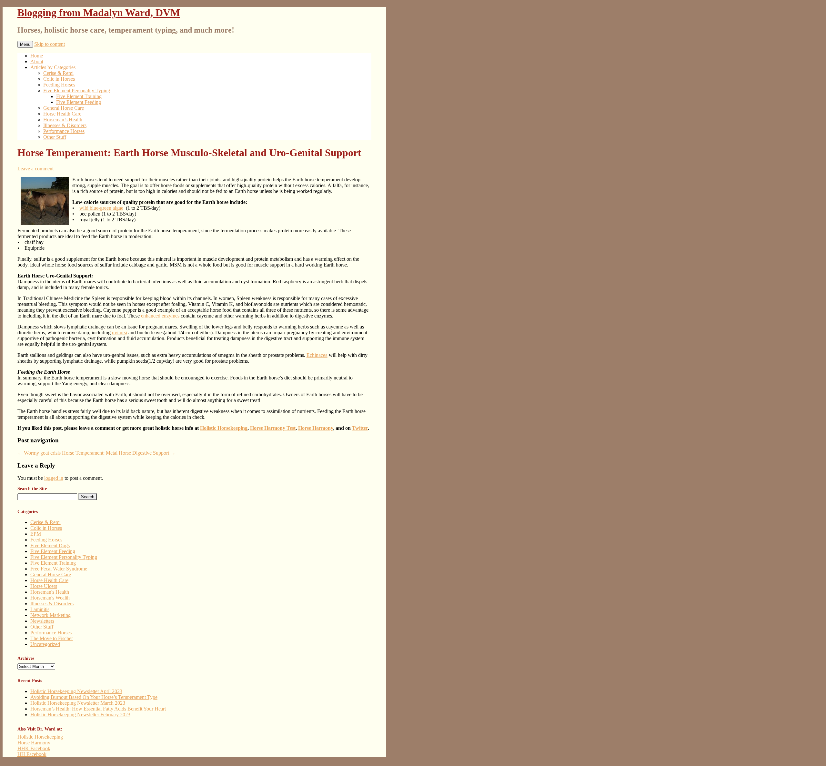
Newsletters (42, 621)
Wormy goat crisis (39, 453)
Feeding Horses (59, 84)
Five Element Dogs (50, 545)
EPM (35, 534)
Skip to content (49, 44)
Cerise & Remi (58, 73)
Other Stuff (54, 137)
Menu (25, 44)
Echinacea (317, 355)
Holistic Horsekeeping (223, 428)
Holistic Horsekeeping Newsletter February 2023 (80, 714)
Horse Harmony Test (273, 428)
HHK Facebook (33, 748)
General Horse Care (63, 108)
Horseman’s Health (62, 119)
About (36, 61)
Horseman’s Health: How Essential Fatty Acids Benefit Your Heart (98, 708)
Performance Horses (64, 131)
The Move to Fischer (51, 638)
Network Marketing (50, 615)
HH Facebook (31, 754)
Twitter (360, 428)
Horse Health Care (62, 113)
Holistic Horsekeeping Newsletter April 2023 (76, 691)
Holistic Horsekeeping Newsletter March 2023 (77, 703)
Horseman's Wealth (50, 597)
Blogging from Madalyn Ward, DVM (98, 12)
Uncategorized (45, 644)
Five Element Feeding (78, 102)
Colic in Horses (59, 79)
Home (36, 55)
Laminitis (39, 609)
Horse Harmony (315, 428)
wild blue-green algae (101, 208)
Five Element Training (79, 96)
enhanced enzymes (160, 315)
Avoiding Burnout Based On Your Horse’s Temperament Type (93, 697)
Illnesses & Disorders (64, 125)
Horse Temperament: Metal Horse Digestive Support (119, 453)
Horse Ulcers (43, 586)
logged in (53, 478)
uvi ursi (119, 332)
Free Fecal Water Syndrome (58, 568)
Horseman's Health (49, 592)
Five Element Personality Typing (76, 90)
